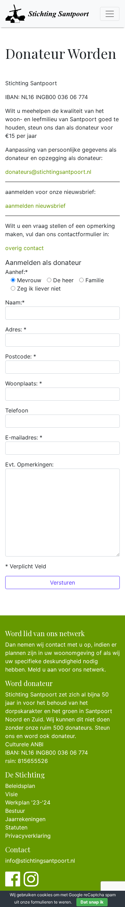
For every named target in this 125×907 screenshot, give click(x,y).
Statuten (16, 827)
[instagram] (31, 883)
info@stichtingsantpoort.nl (40, 860)
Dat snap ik (92, 902)
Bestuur (15, 810)
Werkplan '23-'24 (27, 802)
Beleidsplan (20, 785)
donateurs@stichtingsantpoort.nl (48, 171)
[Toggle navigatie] (109, 14)
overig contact (24, 247)
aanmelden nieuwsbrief (35, 205)
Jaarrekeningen (25, 819)
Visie (11, 794)
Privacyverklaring (28, 835)
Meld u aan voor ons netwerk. (67, 669)
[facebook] (12, 883)
